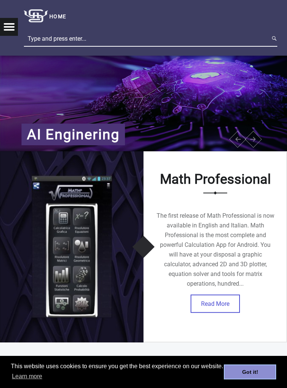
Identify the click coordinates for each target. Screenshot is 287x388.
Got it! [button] (250, 372)
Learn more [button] (27, 376)
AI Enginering (73, 134)
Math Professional (215, 179)
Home (57, 16)
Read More (215, 303)
